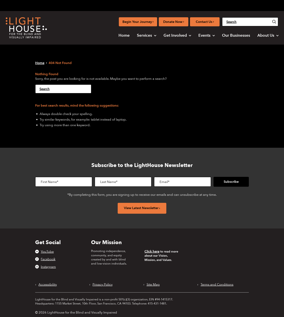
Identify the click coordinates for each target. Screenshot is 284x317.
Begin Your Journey (138, 21)
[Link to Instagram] (208, 5)
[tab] (230, 5)
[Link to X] (214, 5)
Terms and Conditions (217, 285)
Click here (151, 251)
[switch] (261, 5)
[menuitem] (124, 35)
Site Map (153, 285)
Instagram (48, 267)
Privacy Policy (103, 285)
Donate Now (173, 21)
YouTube (47, 251)
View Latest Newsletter (141, 208)
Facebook (48, 259)
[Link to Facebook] (203, 5)
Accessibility (47, 285)
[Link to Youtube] (197, 5)
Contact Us (205, 21)
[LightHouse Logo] (26, 27)
